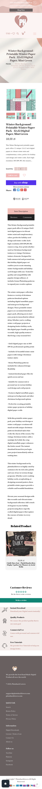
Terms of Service (12, 715)
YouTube (9, 753)
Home (8, 64)
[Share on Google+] (21, 190)
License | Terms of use (14, 734)
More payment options (21, 187)
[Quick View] (27, 547)
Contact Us (10, 738)
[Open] (5, 783)
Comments (27, 217)
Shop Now (21, 10)
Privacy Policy (11, 719)
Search (8, 707)
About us (9, 742)
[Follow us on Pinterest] (25, 190)
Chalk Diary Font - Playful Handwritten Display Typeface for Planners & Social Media (21, 565)
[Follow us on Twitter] (18, 190)
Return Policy (10, 711)
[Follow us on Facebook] (14, 190)
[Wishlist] (24, 175)
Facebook (9, 764)
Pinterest (9, 757)
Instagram (9, 761)
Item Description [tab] (21, 211)
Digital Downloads (12, 730)
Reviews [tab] (13, 217)
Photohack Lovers (19, 684)
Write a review (21, 600)
